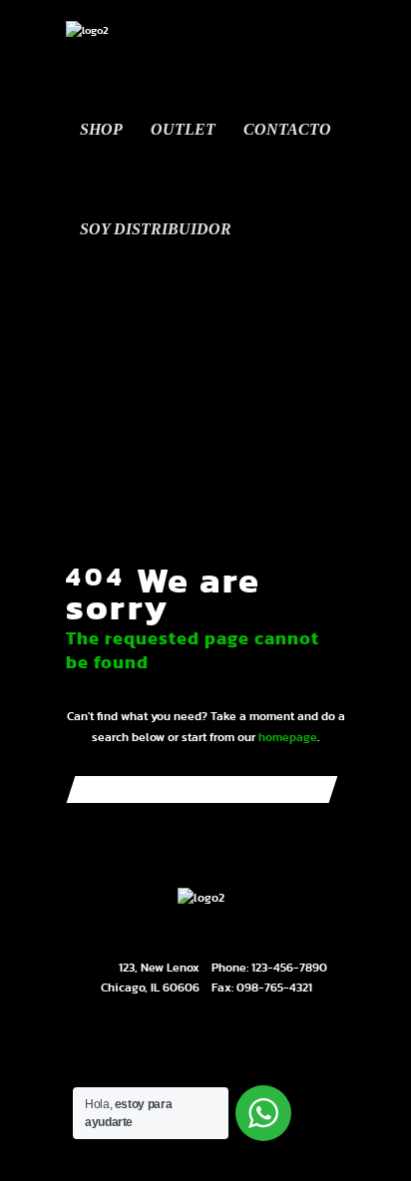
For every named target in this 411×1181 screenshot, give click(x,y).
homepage (287, 737)
